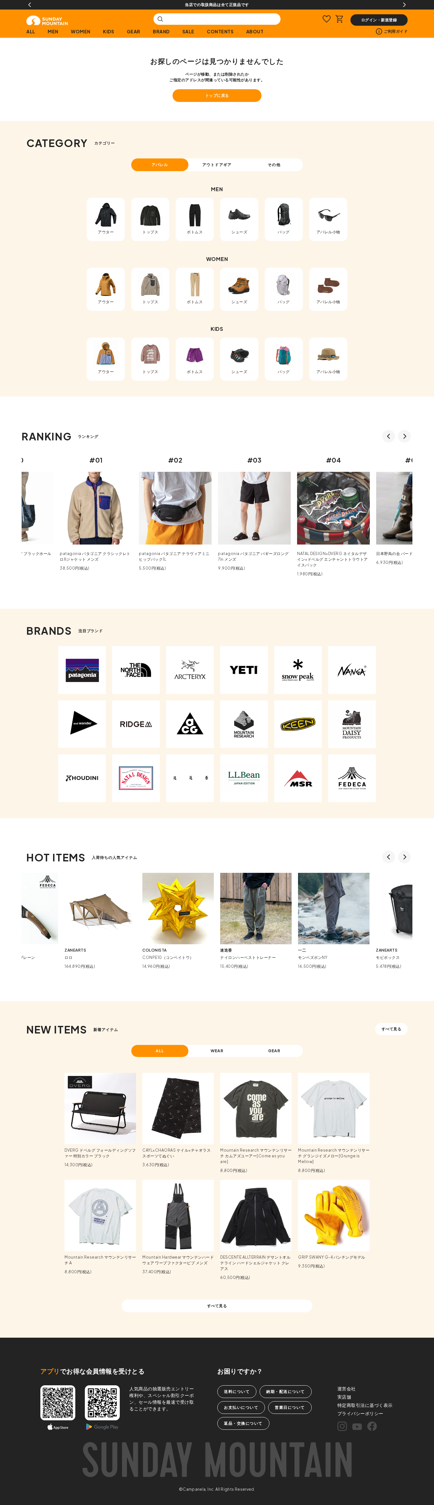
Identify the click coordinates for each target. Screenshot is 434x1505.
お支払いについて (241, 1407)
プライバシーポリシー (360, 1413)
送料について (237, 1391)
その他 (274, 164)
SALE (188, 31)
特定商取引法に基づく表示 (365, 1405)
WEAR (217, 1050)
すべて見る (392, 1029)
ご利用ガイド (396, 31)
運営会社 (346, 1388)
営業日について (290, 1407)
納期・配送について (285, 1391)
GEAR (133, 31)
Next (404, 5)
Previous (29, 5)
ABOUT (254, 31)
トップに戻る (217, 95)
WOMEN (81, 31)
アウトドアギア (217, 164)
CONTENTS (220, 31)
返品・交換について (243, 1423)
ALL (30, 31)
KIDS (108, 31)
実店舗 (344, 1397)
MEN (53, 31)
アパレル (160, 164)
